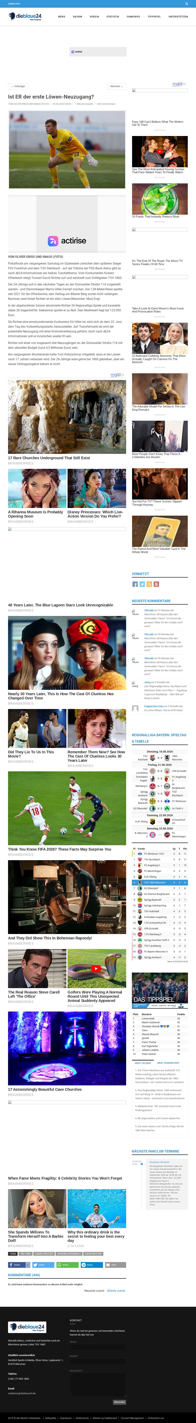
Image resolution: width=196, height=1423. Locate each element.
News (61, 16)
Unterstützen (178, 16)
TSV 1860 (25, 1253)
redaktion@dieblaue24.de (22, 1393)
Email (74, 1356)
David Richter (93, 1253)
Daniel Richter (44, 1253)
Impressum (66, 1418)
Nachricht (76, 1370)
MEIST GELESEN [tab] (143, 1063)
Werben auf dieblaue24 (105, 1418)
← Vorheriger (18, 86)
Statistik (113, 16)
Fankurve (133, 16)
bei (163, 618)
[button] (19, 1265)
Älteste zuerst (116, 1291)
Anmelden (14, 4)
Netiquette (50, 1418)
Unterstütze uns (156, 1418)
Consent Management (132, 1418)
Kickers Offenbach (69, 1253)
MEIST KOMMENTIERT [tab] (168, 1063)
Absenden (119, 1402)
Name (73, 1341)
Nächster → (116, 86)
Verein (94, 16)
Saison (77, 16)
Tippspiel (154, 16)
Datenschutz (82, 1418)
